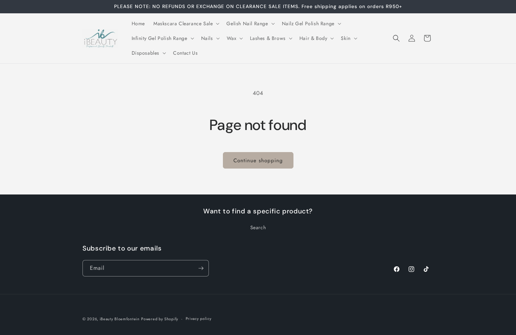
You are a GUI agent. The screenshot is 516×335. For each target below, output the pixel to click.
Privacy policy (199, 318)
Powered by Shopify (159, 319)
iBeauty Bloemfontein (120, 319)
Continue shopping (258, 160)
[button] (185, 23)
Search (258, 227)
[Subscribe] (201, 268)
